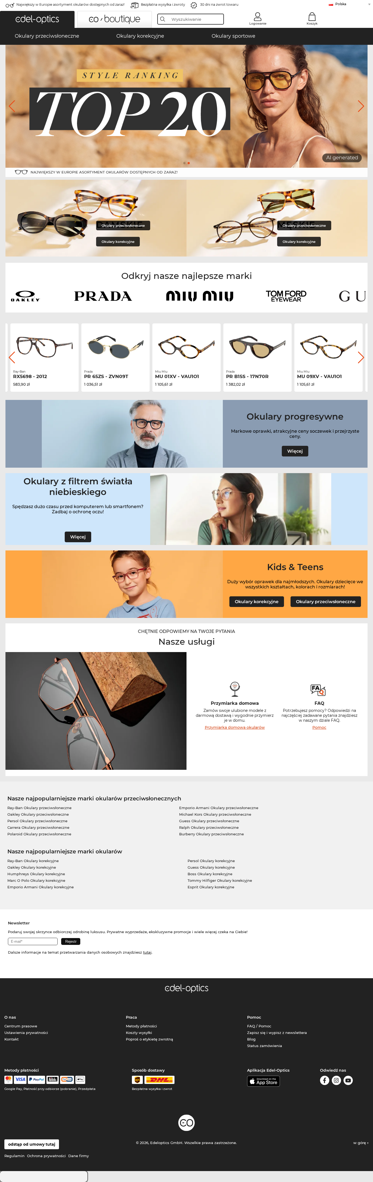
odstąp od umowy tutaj (31, 1144)
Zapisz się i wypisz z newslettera (277, 1032)
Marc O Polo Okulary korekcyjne (36, 880)
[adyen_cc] (8, 1080)
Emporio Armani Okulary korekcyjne (40, 887)
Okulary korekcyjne (118, 242)
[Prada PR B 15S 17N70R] (257, 347)
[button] (37, 19)
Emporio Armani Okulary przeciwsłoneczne (218, 808)
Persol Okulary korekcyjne (211, 861)
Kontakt (11, 1039)
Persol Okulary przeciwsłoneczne (37, 821)
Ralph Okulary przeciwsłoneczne (209, 827)
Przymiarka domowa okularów (235, 727)
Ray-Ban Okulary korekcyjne (33, 861)
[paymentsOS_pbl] (67, 1080)
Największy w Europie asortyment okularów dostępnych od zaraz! (70, 4)
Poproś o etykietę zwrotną (149, 1039)
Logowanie (258, 23)
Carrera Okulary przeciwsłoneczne (38, 827)
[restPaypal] (36, 1080)
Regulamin (14, 1156)
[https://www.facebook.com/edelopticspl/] (324, 1081)
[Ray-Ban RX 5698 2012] (44, 347)
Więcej (295, 451)
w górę (360, 1142)
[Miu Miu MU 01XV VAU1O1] (186, 347)
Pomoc (319, 727)
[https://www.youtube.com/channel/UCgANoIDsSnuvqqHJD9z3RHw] (348, 1081)
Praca (131, 1017)
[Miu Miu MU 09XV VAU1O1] (328, 347)
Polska (340, 4)
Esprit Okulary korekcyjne (211, 887)
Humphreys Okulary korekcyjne (36, 874)
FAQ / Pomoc (259, 1026)
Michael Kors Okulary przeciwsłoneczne (215, 814)
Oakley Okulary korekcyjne (31, 867)
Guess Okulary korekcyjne (211, 867)
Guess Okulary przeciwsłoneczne (209, 821)
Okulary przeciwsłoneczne (123, 225)
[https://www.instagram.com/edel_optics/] (336, 1081)
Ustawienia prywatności (26, 1032)
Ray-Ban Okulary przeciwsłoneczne (39, 808)
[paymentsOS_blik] (52, 1080)
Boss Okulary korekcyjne (210, 874)
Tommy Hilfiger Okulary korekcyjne (220, 880)
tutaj (147, 952)
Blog (251, 1039)
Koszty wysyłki (139, 1032)
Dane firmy (78, 1156)
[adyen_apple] (80, 1080)
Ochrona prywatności (46, 1156)
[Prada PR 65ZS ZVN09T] (115, 347)
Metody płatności (141, 1026)
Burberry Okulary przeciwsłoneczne (211, 834)
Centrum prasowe (20, 1026)
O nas (10, 1017)
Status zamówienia (264, 1046)
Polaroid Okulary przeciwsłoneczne (39, 834)
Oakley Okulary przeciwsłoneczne (38, 814)
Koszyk (312, 23)
